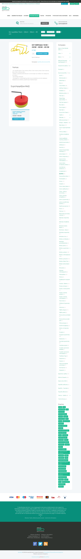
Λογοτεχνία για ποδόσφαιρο (63, 442)
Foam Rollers (62, 85)
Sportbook (20, 552)
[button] (27, 46)
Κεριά (60, 435)
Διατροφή (60, 428)
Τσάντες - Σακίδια (62, 395)
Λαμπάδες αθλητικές (63, 384)
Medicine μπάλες (63, 93)
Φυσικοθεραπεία (62, 484)
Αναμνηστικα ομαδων (17, 15)
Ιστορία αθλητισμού (62, 432)
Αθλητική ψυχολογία (62, 414)
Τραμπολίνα (62, 358)
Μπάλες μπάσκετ (63, 252)
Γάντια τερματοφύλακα (64, 127)
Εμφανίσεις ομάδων (62, 373)
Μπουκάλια (61, 267)
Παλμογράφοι (62, 274)
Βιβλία (59, 57)
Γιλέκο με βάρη (62, 131)
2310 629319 (62, 24)
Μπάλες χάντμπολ (63, 258)
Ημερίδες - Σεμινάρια (63, 388)
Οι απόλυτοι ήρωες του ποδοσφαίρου (63, 452)
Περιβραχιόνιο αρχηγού (64, 279)
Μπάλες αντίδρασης (64, 239)
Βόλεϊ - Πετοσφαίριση (63, 425)
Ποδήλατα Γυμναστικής (64, 303)
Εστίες (60, 181)
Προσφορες (48, 15)
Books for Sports (61, 409)
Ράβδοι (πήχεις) (63, 310)
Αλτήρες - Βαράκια (63, 122)
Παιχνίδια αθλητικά (62, 391)
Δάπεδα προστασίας (64, 142)
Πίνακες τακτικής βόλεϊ (64, 288)
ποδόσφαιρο (61, 486)
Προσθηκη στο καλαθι (42, 53)
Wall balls (61, 117)
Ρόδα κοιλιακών (63, 323)
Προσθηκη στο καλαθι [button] (18, 118)
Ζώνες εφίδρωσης (63, 188)
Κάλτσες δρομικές (62, 377)
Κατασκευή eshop (35, 556)
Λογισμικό (60, 69)
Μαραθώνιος (61, 444)
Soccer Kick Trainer (63, 112)
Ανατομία (60, 416)
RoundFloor (46, 556)
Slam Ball (61, 110)
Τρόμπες (61, 361)
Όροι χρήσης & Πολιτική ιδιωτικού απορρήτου (53, 552)
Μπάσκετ (60, 446)
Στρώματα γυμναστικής (64, 334)
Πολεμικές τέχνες (62, 466)
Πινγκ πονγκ (62, 300)
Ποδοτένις (61, 307)
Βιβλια (8, 15)
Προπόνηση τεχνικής (62, 477)
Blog (70, 15)
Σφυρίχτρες (62, 338)
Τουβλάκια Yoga (62, 356)
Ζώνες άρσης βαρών (64, 186)
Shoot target (62, 107)
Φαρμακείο (61, 370)
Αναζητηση (45, 23)
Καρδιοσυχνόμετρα (63, 206)
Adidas (60, 407)
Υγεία (60, 481)
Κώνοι (60, 208)
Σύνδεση (76, 3)
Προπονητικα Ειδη (34, 15)
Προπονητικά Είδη (46, 62)
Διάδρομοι (61, 144)
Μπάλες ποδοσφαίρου (64, 254)
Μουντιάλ (67, 444)
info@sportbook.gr (48, 537)
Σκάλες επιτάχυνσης (64, 328)
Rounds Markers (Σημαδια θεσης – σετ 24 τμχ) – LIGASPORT (19, 112)
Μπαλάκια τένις (62, 236)
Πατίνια (61, 277)
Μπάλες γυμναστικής (64, 248)
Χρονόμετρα (62, 367)
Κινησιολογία (65, 435)
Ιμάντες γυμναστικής (64, 199)
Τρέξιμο (66, 479)
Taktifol (60, 115)
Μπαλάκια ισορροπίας (64, 232)
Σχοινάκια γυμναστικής (64, 341)
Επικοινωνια (75, 15)
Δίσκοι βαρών (62, 154)
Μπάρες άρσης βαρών (64, 263)
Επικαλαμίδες (62, 178)
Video (59, 53)
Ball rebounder (62, 78)
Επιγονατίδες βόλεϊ (63, 176)
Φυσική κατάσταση (66, 481)
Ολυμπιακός (61, 455)
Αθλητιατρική (61, 411)
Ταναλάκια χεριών (63, 345)
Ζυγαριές (61, 183)
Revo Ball (61, 104)
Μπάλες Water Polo (63, 261)
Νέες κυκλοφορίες (62, 449)
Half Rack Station (63, 88)
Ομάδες (66, 455)
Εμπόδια (39, 62)
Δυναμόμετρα (62, 171)
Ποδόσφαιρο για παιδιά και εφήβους (63, 463)
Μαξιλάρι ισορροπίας (64, 217)
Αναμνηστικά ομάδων (63, 65)
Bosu (60, 83)
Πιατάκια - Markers (63, 283)
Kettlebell (61, 90)
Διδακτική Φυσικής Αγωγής (63, 430)
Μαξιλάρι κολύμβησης (64, 221)
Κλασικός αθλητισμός (63, 437)
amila (64, 407)
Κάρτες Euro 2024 (62, 381)
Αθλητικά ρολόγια (63, 120)
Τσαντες (42, 15)
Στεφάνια (61, 332)
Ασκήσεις (65, 416)
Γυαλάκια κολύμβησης (64, 134)
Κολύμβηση (61, 439)
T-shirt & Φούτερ (62, 399)
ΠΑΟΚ (66, 457)
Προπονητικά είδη (62, 468)
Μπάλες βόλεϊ (62, 245)
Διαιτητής (61, 147)
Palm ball (61, 95)
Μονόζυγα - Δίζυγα (63, 230)
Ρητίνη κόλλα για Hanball (64, 315)
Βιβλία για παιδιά (66, 421)
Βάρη (67, 418)
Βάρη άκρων (62, 125)
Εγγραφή (72, 3)
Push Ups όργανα (63, 102)
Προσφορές (61, 479)
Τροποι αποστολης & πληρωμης (60, 15)
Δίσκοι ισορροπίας (63, 156)
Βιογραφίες (61, 423)
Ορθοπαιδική (61, 457)
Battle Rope (61, 80)
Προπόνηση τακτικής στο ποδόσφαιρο (63, 474)
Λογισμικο (26, 15)
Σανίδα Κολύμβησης (63, 325)
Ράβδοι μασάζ (62, 312)
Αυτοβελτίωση (61, 418)
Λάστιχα (61, 211)
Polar (67, 409)
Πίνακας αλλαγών (63, 286)
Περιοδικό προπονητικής (63, 460)
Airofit (60, 75)
